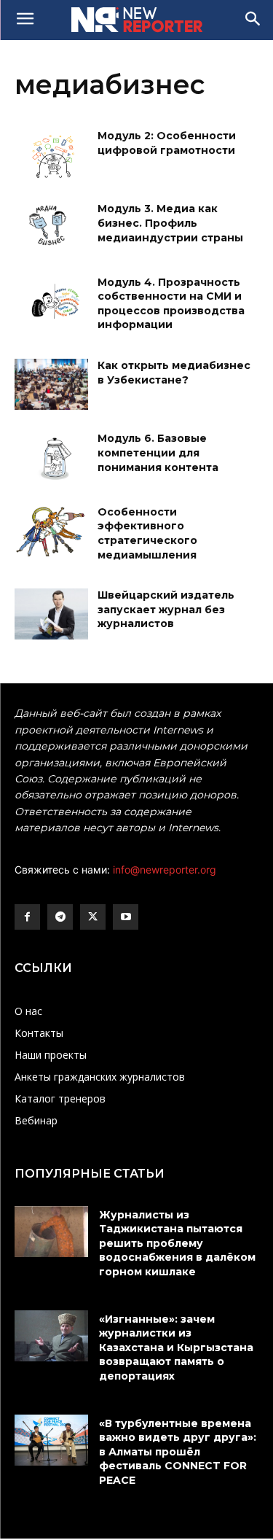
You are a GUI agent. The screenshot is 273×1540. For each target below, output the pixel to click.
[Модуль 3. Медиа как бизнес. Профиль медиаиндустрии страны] (51, 227)
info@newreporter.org (164, 869)
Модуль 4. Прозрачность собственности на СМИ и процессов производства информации (171, 304)
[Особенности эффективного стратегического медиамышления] (51, 530)
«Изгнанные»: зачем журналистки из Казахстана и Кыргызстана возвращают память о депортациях (176, 1347)
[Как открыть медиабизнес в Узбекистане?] (51, 384)
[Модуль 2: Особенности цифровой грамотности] (51, 154)
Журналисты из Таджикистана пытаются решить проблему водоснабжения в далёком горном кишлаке (177, 1243)
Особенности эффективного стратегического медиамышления (147, 533)
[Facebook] (27, 917)
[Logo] (136, 19)
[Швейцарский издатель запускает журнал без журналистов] (51, 613)
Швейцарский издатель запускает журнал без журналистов (166, 609)
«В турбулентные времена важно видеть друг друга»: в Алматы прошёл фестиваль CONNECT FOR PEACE (177, 1452)
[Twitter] (93, 917)
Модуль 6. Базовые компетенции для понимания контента (158, 452)
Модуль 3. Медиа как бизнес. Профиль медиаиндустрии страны (170, 223)
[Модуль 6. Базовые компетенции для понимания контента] (51, 457)
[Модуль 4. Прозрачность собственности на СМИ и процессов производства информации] (51, 301)
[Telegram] (60, 917)
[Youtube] (125, 917)
